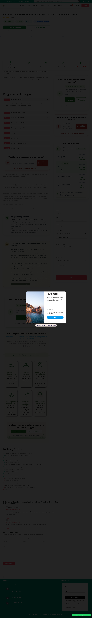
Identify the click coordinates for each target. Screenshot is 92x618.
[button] (81, 615)
